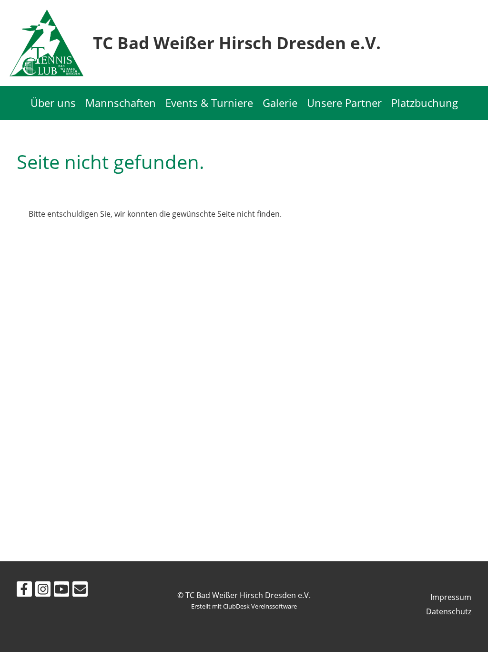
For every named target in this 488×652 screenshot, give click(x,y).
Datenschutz (448, 611)
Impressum (450, 597)
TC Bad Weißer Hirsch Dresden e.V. (237, 43)
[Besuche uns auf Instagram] (43, 590)
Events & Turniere (209, 102)
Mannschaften (120, 102)
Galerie (280, 102)
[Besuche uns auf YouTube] (61, 590)
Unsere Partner (344, 102)
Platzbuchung (424, 102)
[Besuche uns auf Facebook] (24, 590)
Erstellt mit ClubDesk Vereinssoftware (244, 606)
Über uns (53, 102)
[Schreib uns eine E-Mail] (80, 590)
